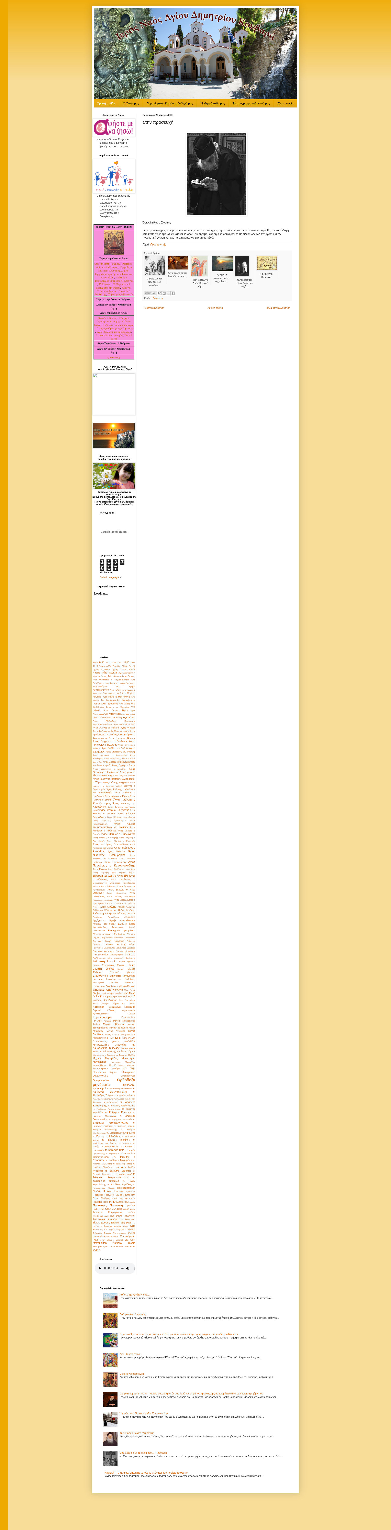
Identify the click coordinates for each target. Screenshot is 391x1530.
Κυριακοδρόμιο (102, 1017)
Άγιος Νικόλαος (116, 851)
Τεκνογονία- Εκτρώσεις (105, 1219)
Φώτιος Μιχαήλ (112, 1236)
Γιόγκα (132, 944)
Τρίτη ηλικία (125, 1222)
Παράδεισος (98, 1195)
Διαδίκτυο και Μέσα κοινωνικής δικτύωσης (114, 958)
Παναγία (118, 1191)
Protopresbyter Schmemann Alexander (114, 1246)
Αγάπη (104, 672)
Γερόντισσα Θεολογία (112, 937)
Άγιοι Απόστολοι (111, 714)
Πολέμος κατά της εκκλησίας (118, 1198)
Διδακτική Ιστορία (104, 961)
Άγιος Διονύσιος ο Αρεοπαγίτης (110, 755)
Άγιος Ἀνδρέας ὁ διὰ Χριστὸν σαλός (111, 731)
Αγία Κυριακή (114, 693)
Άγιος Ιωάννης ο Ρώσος (117, 796)
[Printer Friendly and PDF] (150, 293)
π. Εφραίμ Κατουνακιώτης (121, 1132)
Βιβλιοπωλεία (99, 931)
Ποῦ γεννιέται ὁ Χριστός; (133, 1314)
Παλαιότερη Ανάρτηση (278, 308)
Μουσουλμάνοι (100, 1068)
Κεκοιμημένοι (114, 1007)
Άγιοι (125, 710)
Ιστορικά (130, 996)
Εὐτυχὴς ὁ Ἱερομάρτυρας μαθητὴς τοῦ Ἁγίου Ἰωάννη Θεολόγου (112, 321)
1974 (95, 666)
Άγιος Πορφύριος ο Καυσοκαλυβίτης (114, 863)
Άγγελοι (113, 672)
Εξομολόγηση (100, 975)
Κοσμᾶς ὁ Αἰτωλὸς (107, 318)
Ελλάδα (131, 969)
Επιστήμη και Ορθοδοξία (120, 979)
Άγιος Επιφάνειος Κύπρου (116, 758)
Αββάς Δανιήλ (128, 666)
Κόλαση (111, 1010)
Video (96, 1250)
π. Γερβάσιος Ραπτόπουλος (107, 1109)
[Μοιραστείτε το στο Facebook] (173, 293)
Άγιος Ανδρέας (128, 727)
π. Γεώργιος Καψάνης (118, 1112)
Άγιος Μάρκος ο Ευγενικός (121, 841)
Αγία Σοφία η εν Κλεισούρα (114, 707)
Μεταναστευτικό (100, 1038)
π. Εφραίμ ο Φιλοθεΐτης (107, 1136)
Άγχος (96, 907)
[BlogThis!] (164, 293)
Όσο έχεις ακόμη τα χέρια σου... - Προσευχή (143, 1452)
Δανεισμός (121, 948)
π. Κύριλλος (111, 1153)
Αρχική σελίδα (215, 308)
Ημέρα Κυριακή (127, 986)
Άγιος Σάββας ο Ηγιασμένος (121, 869)
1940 (126, 662)
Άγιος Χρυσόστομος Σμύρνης (121, 903)
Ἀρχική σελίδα (106, 103)
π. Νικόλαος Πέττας (122, 1164)
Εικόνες (110, 968)
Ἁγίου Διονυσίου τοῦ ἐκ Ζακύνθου (114, 332)
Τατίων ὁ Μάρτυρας (124, 325)
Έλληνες (97, 972)
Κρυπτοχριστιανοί (101, 1014)
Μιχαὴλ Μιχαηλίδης (105, 1058)
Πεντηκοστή (129, 1195)
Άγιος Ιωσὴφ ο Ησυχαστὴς (114, 810)
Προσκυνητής (158, 244)
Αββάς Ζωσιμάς (119, 669)
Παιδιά (107, 1191)
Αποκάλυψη (113, 917)
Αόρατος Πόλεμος (126, 913)
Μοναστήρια (128, 1058)
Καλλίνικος (105, 284)
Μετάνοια (115, 1037)
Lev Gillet (130, 1240)
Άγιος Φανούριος (116, 893)
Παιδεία (97, 1191)
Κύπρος (131, 1013)
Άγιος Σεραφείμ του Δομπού (109, 873)
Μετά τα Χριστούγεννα (132, 1373)
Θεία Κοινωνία (114, 989)
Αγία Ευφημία (128, 690)
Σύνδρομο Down (113, 1216)
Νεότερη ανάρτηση (154, 308)
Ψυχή (95, 1240)
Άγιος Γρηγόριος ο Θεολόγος (110, 741)
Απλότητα (97, 917)
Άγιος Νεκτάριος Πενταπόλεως (111, 844)
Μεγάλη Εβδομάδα (114, 1024)
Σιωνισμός (117, 1209)
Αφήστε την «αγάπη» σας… (135, 1294)
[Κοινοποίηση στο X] (169, 293)
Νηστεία (113, 1072)
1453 (95, 662)
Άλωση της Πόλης (114, 910)
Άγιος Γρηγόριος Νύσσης (122, 738)
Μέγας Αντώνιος (116, 1031)
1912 (108, 662)
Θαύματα (98, 989)
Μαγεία (116, 1021)
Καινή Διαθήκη (101, 1003)
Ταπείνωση (129, 1215)
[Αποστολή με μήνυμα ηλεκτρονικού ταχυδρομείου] (160, 293)
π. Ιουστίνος (125, 1143)
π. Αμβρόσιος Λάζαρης (124, 1095)
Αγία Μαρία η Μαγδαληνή (116, 696)
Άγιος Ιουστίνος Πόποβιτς (107, 779)
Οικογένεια (128, 1072)
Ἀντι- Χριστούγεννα (130, 1354)
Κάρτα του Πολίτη (124, 1003)
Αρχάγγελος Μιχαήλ (104, 920)
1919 (114, 663)
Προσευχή (158, 298)
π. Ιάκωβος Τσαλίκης (116, 1139)
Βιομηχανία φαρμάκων (121, 930)
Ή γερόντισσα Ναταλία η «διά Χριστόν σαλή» (144, 1413)
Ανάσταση (98, 913)
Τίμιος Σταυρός (101, 1222)
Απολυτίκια (129, 917)
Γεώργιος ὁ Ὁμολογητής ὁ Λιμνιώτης (115, 328)
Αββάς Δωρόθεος (101, 669)
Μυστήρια (115, 1068)
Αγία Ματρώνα (108, 700)
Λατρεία (107, 1021)
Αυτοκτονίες (117, 927)
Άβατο (102, 666)
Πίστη (95, 1198)
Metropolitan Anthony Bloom (114, 1243)
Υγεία (132, 1225)
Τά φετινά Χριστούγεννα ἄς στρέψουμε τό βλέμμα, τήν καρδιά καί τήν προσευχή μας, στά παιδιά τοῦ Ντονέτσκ (179, 1334)
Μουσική (131, 1065)
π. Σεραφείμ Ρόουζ (122, 1174)
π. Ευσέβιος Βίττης (123, 1126)
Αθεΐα (102, 907)
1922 (120, 662)
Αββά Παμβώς (113, 666)
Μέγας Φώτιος (112, 1034)
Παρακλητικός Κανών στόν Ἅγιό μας (170, 103)
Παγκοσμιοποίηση (126, 1188)
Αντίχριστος (110, 913)
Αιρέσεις (111, 906)
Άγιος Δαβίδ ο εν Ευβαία (115, 748)
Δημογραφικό (116, 955)
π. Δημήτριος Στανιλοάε (120, 1119)
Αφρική (132, 927)
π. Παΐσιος (117, 1167)
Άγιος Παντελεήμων (115, 862)
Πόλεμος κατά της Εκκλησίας (109, 1201)
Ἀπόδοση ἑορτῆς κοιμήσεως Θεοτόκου (113, 263)
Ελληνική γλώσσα (122, 972)
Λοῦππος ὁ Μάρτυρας (107, 267)
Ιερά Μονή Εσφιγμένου (112, 993)
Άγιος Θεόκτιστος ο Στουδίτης (109, 769)
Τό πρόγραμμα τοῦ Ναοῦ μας (251, 103)
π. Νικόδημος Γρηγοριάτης (118, 1160)
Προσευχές (100, 1205)
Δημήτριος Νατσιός (114, 951)
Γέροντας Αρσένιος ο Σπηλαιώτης (109, 934)
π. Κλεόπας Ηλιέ (114, 1150)
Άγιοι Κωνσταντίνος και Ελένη (107, 717)
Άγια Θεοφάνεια (100, 693)
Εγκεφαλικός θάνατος (113, 965)
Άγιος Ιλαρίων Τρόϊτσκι (124, 775)
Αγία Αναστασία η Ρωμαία (121, 676)
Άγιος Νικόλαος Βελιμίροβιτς (114, 853)
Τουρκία (115, 1222)
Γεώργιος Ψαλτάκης (115, 944)
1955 (132, 662)
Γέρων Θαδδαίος (114, 941)
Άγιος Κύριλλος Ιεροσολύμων (121, 817)
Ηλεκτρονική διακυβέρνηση (106, 986)
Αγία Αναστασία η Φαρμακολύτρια (111, 680)
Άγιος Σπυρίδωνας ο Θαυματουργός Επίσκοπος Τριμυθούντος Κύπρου (114, 882)
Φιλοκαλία (97, 1233)
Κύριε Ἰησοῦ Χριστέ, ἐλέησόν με (137, 1433)
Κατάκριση (98, 1006)
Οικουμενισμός (128, 1075)
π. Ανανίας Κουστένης (103, 1099)
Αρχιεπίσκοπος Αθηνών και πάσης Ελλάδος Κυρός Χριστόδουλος (114, 924)
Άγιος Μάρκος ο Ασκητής (105, 838)
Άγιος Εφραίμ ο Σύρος (123, 765)
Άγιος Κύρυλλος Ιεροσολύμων (109, 820)
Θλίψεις (97, 993)
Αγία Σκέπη (124, 704)
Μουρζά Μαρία (116, 1065)
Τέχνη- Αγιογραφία (127, 1219)
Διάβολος (130, 954)
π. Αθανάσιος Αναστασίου (119, 1089)
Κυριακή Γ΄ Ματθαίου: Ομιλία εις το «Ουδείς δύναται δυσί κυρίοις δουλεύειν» (147, 1472)
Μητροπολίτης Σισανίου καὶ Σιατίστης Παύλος (114, 1055)
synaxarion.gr (114, 357)
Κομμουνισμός (128, 1010)
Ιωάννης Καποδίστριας (105, 1000)
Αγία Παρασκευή (109, 703)
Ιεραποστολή (119, 996)
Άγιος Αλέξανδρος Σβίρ (124, 724)
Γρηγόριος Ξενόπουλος (104, 948)
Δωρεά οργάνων (127, 961)
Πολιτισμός (130, 1202)
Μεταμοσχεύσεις (128, 1034)
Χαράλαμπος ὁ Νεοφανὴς (120, 294)
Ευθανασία (130, 982)
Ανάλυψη (130, 910)
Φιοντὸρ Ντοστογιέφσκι (115, 1233)
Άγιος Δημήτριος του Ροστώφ (120, 751)
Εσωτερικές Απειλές (105, 982)
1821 (101, 662)
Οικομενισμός (100, 1075)
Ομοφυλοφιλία (101, 1080)
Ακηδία (121, 907)
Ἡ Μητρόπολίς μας (213, 103)
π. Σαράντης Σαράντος (118, 1171)
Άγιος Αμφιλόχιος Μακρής (106, 727)
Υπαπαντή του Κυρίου (104, 1229)
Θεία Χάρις (129, 990)
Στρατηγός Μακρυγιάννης (107, 1212)
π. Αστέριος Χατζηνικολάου (121, 1105)
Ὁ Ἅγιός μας (131, 103)
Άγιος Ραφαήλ (100, 869)
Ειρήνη (121, 969)
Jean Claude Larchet (111, 1240)
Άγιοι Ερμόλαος (127, 714)
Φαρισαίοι (120, 1229)
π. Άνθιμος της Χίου (123, 1099)
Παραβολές (130, 1191)
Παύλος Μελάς (114, 1195)
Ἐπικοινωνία (285, 103)
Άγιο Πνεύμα (111, 710)
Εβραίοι (96, 965)
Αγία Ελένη (115, 690)
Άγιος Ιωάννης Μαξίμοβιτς (116, 782)
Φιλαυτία (131, 1229)
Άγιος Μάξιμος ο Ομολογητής (118, 834)
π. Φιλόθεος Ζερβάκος (119, 1184)
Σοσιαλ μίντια (129, 1209)
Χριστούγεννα (127, 1236)
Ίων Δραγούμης (127, 1000)
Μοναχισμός (99, 1061)
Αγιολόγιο (129, 717)
